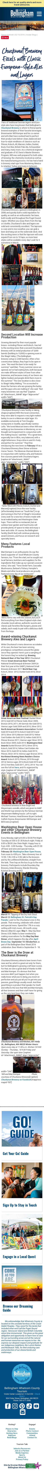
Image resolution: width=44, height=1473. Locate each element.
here (17, 767)
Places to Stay (12, 1429)
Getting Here (11, 1433)
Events (32, 1429)
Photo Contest (32, 1431)
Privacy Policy (22, 1459)
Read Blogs (12, 1437)
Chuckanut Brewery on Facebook (16, 1079)
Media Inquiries (22, 1453)
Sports (22, 1455)
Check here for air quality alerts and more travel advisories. (22, 3)
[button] (34, 1465)
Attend (32, 1435)
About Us (22, 1457)
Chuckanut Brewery (10, 128)
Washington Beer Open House (27, 851)
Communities (32, 1433)
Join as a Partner (22, 1451)
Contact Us (32, 1437)
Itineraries (11, 1431)
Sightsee (12, 1435)
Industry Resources (22, 1448)
